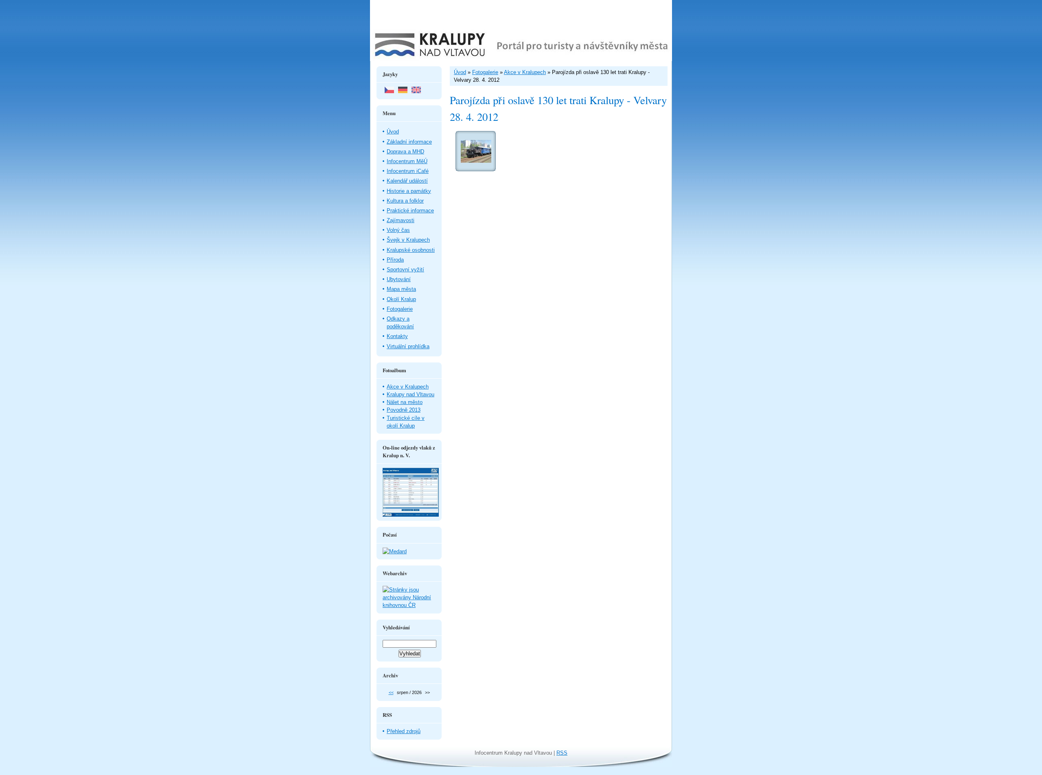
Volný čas (398, 230)
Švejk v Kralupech (408, 240)
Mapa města (401, 289)
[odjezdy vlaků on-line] (411, 515)
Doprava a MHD (405, 151)
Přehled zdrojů (403, 731)
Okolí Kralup (401, 299)
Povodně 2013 (403, 410)
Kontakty (397, 336)
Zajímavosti (400, 220)
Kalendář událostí (407, 181)
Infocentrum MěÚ (407, 161)
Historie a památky (409, 191)
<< (391, 692)
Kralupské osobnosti (411, 250)
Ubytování (399, 279)
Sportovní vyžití (405, 269)
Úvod (393, 132)
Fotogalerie (400, 309)
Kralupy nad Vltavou (410, 394)
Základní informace (409, 142)
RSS (561, 753)
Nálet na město (404, 402)
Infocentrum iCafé (408, 171)
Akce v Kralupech (408, 387)
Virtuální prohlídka (408, 346)
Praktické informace (410, 210)
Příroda (395, 260)
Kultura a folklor (405, 201)
